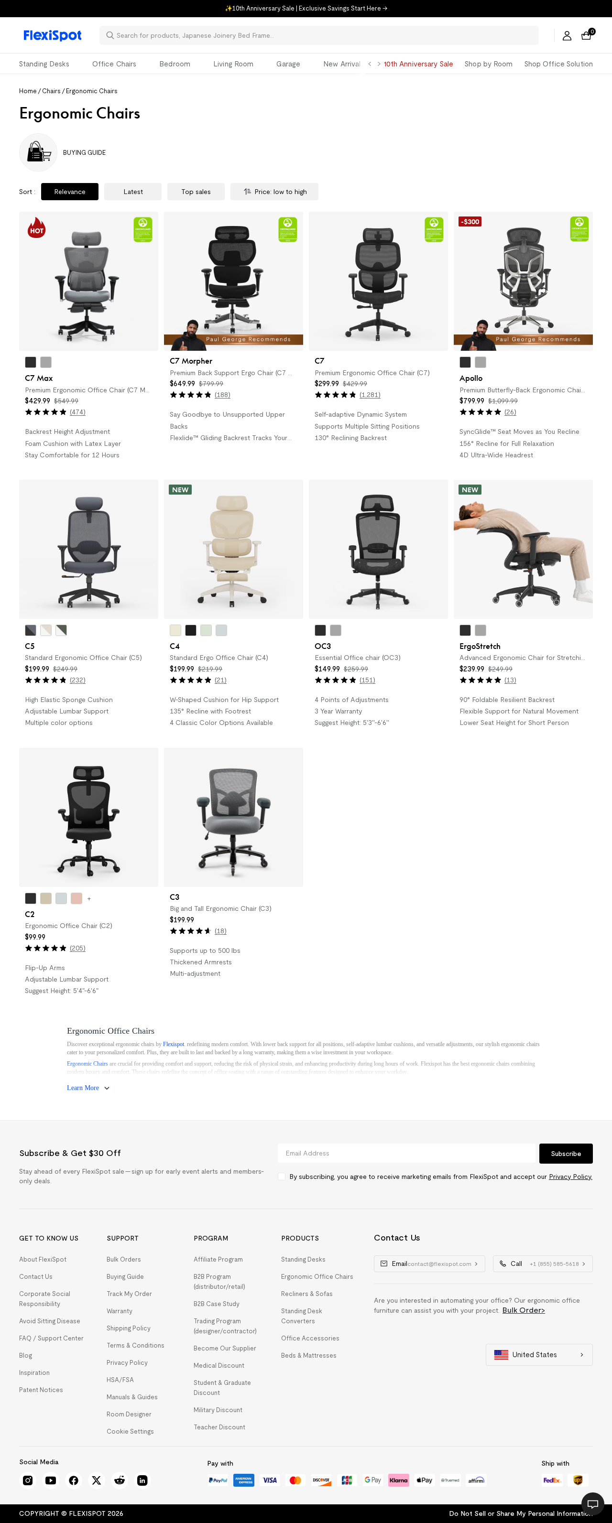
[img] (46, 412)
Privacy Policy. (570, 1176)
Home (28, 91)
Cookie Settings (130, 1431)
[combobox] (325, 35)
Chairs (51, 91)
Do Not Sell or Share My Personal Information (521, 1513)
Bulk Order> (524, 1310)
